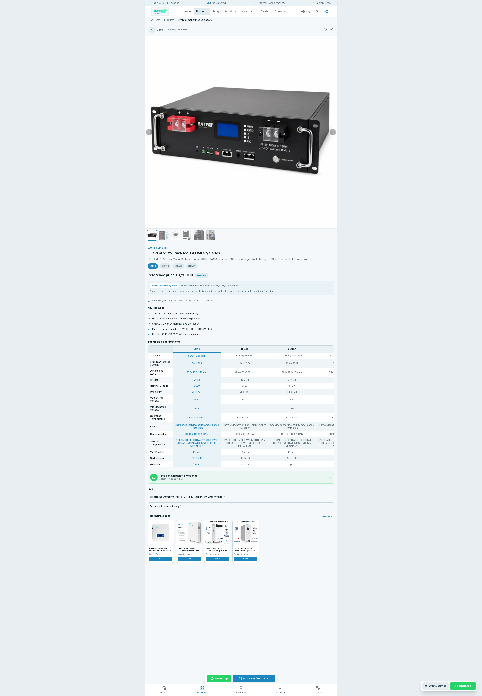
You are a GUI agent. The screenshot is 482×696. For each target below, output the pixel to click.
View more (327, 516)
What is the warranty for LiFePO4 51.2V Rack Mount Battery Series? (241, 496)
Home (187, 11)
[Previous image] (149, 132)
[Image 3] (240, 225)
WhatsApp (221, 678)
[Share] (326, 11)
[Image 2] (238, 225)
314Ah (191, 266)
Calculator (248, 11)
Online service (437, 686)
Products (202, 11)
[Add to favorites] (325, 29)
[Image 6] (248, 225)
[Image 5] (245, 225)
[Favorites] (317, 11)
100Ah (165, 266)
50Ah (153, 266)
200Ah (178, 266)
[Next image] (333, 132)
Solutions (230, 11)
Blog (216, 11)
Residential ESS (184, 30)
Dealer (265, 11)
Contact (280, 11)
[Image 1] (234, 225)
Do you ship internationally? (241, 506)
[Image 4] (243, 225)
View (161, 559)
